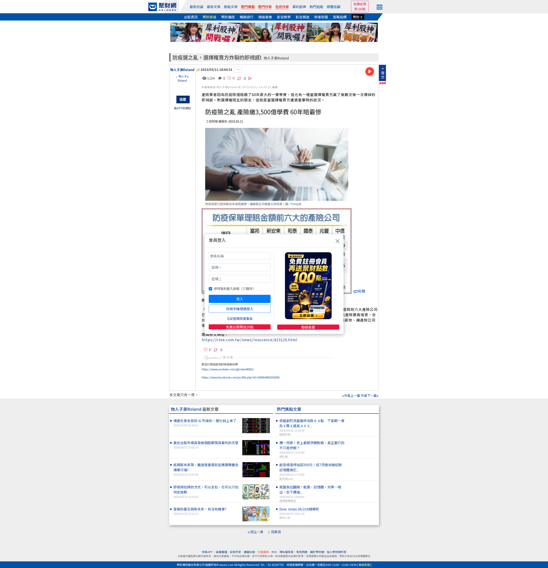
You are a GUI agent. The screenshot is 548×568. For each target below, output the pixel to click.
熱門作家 (265, 6)
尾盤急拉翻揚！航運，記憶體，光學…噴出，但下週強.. (310, 493)
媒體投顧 (333, 6)
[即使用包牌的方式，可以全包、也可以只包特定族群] (256, 492)
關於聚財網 (317, 552)
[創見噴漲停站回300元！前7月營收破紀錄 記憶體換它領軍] (362, 462)
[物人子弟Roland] (182, 82)
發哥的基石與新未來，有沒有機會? (199, 511)
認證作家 (235, 552)
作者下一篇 (369, 395)
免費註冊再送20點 (240, 326)
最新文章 (213, 6)
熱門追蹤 (316, 6)
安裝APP (207, 552)
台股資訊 (191, 16)
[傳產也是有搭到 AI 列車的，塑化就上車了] (256, 425)
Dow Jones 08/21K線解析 (299, 513)
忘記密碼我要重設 (240, 318)
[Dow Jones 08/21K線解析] (362, 506)
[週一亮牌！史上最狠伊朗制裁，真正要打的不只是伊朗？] (362, 440)
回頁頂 (276, 531)
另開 (361, 291)
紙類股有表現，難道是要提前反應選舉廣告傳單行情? (205, 469)
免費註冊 (359, 4)
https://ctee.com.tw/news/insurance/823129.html (249, 339)
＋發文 (382, 73)
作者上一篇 (352, 395)
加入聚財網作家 (336, 552)
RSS (274, 552)
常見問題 (301, 552)
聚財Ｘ (358, 16)
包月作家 (282, 6)
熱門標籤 (248, 6)
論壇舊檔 (221, 552)
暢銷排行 (246, 16)
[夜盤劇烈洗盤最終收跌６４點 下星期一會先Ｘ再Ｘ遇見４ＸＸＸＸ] (362, 418)
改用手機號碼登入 (239, 308)
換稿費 (382, 83)
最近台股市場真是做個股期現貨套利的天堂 (205, 444)
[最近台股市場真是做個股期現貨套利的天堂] (256, 447)
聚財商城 (209, 16)
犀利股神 (299, 6)
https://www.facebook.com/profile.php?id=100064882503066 (241, 377)
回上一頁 (256, 531)
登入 (239, 298)
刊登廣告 (263, 552)
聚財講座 (228, 16)
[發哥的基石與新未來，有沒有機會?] (256, 514)
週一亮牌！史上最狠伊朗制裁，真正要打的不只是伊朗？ (311, 449)
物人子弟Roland (276, 58)
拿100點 (360, 9)
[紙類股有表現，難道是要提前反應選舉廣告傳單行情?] (256, 469)
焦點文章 (231, 6)
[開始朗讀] (369, 71)
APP (179, 108)
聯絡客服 (308, 327)
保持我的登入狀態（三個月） (235, 288)
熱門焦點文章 (289, 409)
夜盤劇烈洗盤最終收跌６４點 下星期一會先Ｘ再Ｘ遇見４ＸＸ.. (311, 427)
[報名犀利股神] (274, 32)
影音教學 (284, 16)
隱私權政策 (286, 552)
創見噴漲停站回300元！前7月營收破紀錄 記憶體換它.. (312, 471)
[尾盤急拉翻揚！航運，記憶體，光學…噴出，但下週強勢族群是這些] (362, 484)
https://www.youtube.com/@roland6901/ (228, 369)
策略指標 (340, 16)
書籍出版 (249, 552)
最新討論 (196, 6)
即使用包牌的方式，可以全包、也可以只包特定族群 (205, 491)
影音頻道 (302, 16)
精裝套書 (265, 16)
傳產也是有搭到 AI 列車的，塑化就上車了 (204, 422)
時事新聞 (321, 16)
